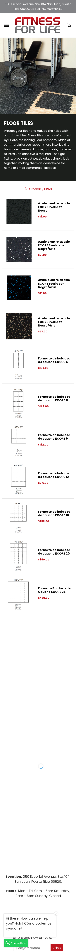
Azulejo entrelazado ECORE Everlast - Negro (54, 207)
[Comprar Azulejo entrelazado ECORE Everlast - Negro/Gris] (19, 249)
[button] (69, 25)
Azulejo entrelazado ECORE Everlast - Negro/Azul (54, 283)
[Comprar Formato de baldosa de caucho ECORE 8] (19, 402)
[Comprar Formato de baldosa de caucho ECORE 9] (19, 441)
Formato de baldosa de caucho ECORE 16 (54, 513)
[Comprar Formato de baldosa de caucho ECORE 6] (19, 364)
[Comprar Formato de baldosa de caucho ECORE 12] (19, 479)
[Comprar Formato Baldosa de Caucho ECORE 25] (19, 594)
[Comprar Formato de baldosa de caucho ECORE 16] (19, 517)
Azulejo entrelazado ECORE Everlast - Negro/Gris (54, 245)
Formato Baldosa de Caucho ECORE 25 (54, 590)
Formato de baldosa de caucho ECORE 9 (54, 437)
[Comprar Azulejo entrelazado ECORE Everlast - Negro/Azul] (19, 287)
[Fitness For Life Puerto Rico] (37, 25)
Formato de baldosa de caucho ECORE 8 (54, 398)
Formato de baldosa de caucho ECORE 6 (54, 360)
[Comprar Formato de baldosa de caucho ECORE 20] (19, 556)
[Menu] (6, 25)
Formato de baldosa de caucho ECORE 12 (54, 475)
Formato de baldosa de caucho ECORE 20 (54, 552)
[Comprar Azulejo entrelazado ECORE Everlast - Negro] (19, 211)
